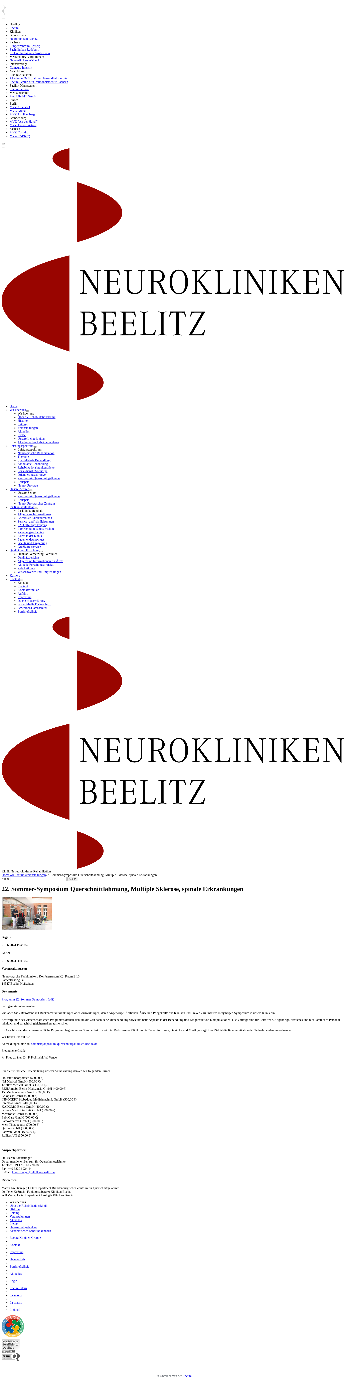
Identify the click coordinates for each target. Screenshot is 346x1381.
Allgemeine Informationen (34, 514)
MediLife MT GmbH (23, 96)
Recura (14, 28)
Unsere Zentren (19, 489)
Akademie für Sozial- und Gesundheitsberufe (38, 78)
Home (13, 406)
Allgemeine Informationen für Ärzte (40, 561)
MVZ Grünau (18, 110)
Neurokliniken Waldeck (25, 60)
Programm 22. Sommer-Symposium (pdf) (28, 999)
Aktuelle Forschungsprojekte (36, 564)
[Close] (3, 18)
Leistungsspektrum (21, 446)
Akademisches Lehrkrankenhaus (38, 442)
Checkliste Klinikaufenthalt (35, 518)
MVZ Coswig (18, 132)
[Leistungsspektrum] (35, 447)
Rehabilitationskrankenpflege (36, 467)
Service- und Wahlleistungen (36, 521)
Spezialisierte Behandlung (34, 460)
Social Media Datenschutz (34, 604)
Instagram (16, 1302)
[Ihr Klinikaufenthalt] (36, 508)
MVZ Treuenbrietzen (23, 125)
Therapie (23, 456)
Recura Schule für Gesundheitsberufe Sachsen (39, 82)
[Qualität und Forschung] (41, 551)
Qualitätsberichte (28, 557)
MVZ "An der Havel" (24, 121)
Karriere (15, 575)
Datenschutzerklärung (31, 600)
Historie (23, 420)
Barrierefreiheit (27, 611)
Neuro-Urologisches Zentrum (36, 503)
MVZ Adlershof (20, 107)
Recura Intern (18, 1288)
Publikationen (26, 568)
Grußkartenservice (29, 546)
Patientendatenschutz (31, 539)
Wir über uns (18, 410)
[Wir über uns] (27, 411)
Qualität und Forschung (24, 550)
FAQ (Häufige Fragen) (32, 525)
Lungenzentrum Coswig (25, 46)
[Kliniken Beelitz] (27, 929)
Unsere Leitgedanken (31, 438)
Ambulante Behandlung (33, 464)
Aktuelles (24, 431)
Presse (22, 435)
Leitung (22, 424)
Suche (5, 878)
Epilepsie (23, 482)
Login (13, 1281)
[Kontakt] (21, 580)
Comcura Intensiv (21, 67)
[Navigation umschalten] (3, 143)
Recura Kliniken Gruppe (25, 1237)
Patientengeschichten (31, 532)
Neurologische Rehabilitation (36, 453)
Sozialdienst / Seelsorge (32, 471)
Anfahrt (22, 593)
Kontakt (15, 579)
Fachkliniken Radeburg (24, 49)
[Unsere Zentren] (30, 490)
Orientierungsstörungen (32, 474)
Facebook (16, 1295)
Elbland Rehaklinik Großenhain (30, 53)
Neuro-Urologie (28, 485)
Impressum (24, 597)
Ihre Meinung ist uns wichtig (36, 528)
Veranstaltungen (28, 428)
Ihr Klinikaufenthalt (22, 507)
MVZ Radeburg (20, 136)
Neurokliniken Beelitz (23, 38)
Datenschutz (17, 1259)
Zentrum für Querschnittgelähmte (39, 478)
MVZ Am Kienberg (22, 114)
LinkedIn (15, 1309)
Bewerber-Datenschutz (32, 608)
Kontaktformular (28, 590)
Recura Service (19, 89)
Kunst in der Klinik (30, 536)
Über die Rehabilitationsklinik (36, 417)
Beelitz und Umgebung (32, 543)
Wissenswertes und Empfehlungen (39, 572)
